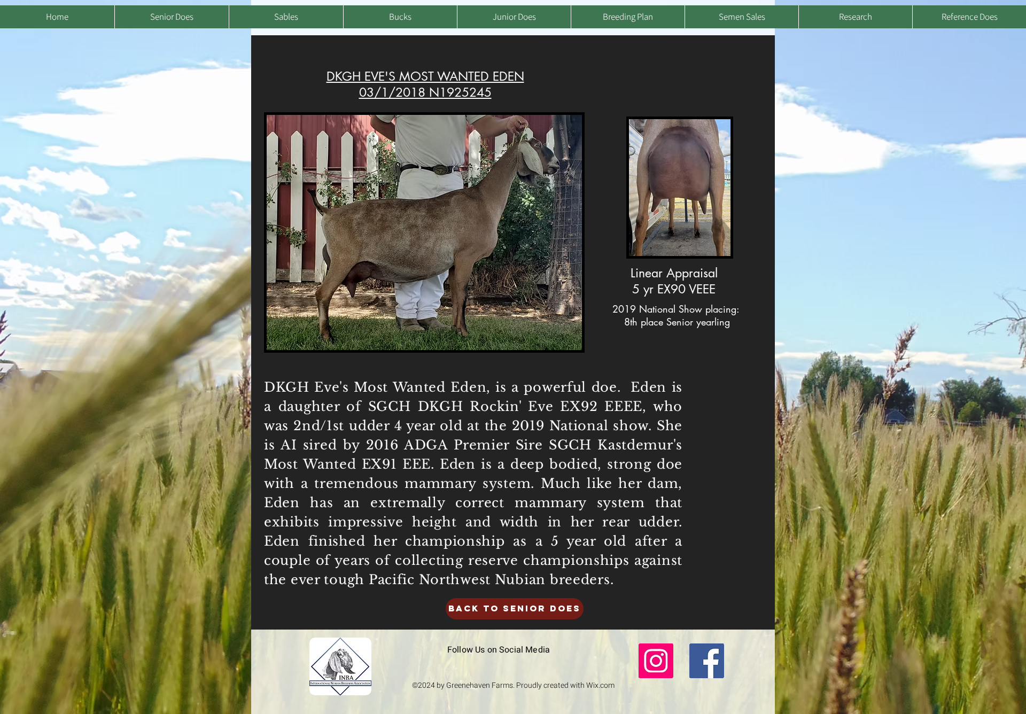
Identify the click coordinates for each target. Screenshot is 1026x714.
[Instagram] (656, 660)
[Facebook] (706, 660)
